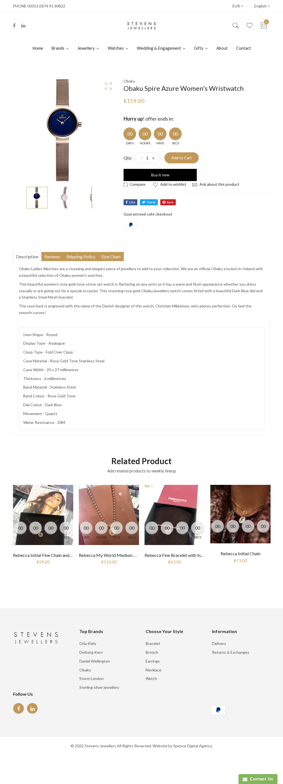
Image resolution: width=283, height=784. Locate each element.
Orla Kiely (87, 643)
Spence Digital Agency (192, 745)
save (170, 202)
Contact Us (260, 779)
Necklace (153, 670)
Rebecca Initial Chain (240, 553)
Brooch (152, 652)
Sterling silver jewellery (99, 687)
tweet (151, 202)
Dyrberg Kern (91, 652)
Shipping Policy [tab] (80, 256)
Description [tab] (27, 256)
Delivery (219, 643)
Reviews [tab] (52, 256)
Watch (151, 678)
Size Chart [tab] (111, 256)
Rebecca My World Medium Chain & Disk (118, 555)
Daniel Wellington (94, 661)
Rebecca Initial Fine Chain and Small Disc (51, 555)
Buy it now (160, 174)
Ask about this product (219, 184)
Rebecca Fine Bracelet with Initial (176, 555)
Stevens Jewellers (100, 745)
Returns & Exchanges (230, 652)
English (261, 6)
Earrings (153, 661)
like (132, 202)
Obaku (85, 670)
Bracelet (153, 643)
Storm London (91, 678)
